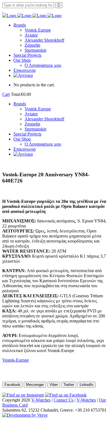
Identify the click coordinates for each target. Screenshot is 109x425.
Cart (6, 94)
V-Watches (41, 400)
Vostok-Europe (15, 360)
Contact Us (64, 400)
